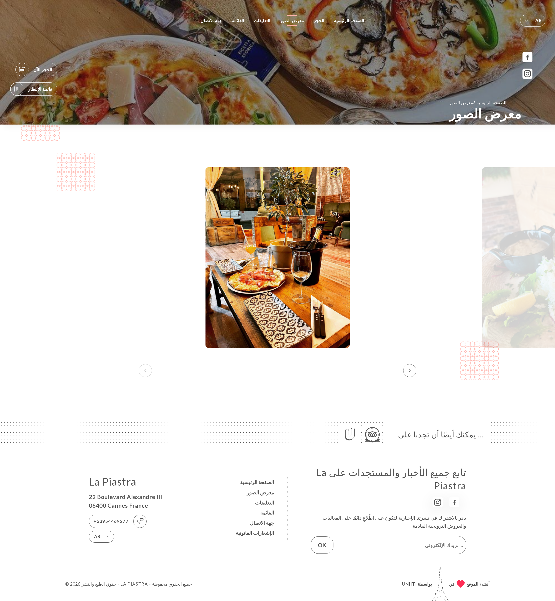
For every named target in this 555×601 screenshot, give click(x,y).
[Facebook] (527, 57)
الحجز (319, 20)
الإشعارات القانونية (255, 533)
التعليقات (262, 20)
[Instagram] (527, 74)
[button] (409, 370)
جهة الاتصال (211, 20)
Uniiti (409, 583)
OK (322, 545)
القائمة (238, 20)
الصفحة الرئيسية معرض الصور (477, 102)
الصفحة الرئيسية (349, 20)
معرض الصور (292, 20)
